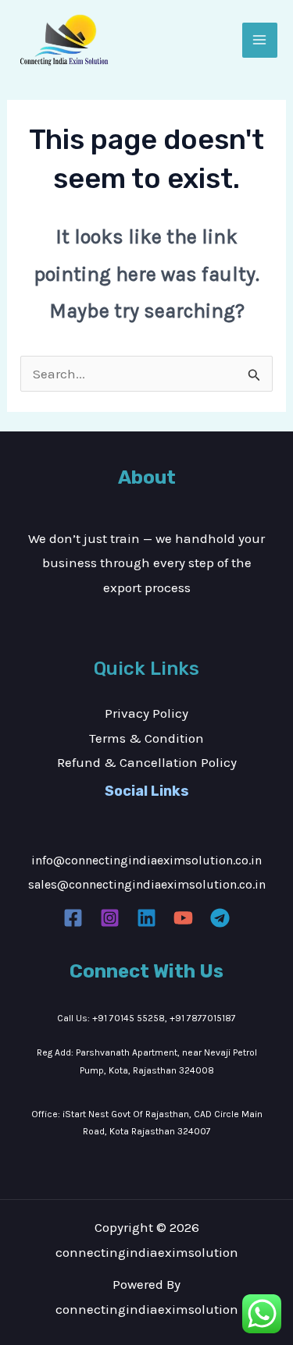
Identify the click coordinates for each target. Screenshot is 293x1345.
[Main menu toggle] (260, 41)
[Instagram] (110, 918)
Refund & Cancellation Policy (147, 762)
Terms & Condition (146, 738)
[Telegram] (220, 918)
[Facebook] (73, 918)
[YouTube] (183, 918)
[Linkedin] (146, 918)
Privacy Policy (146, 713)
